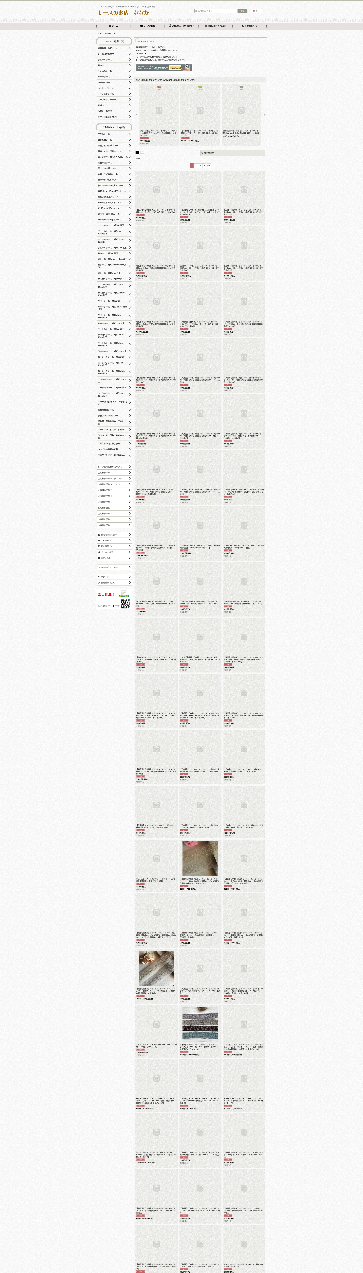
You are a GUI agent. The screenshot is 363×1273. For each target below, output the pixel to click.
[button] (136, 115)
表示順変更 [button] (209, 153)
